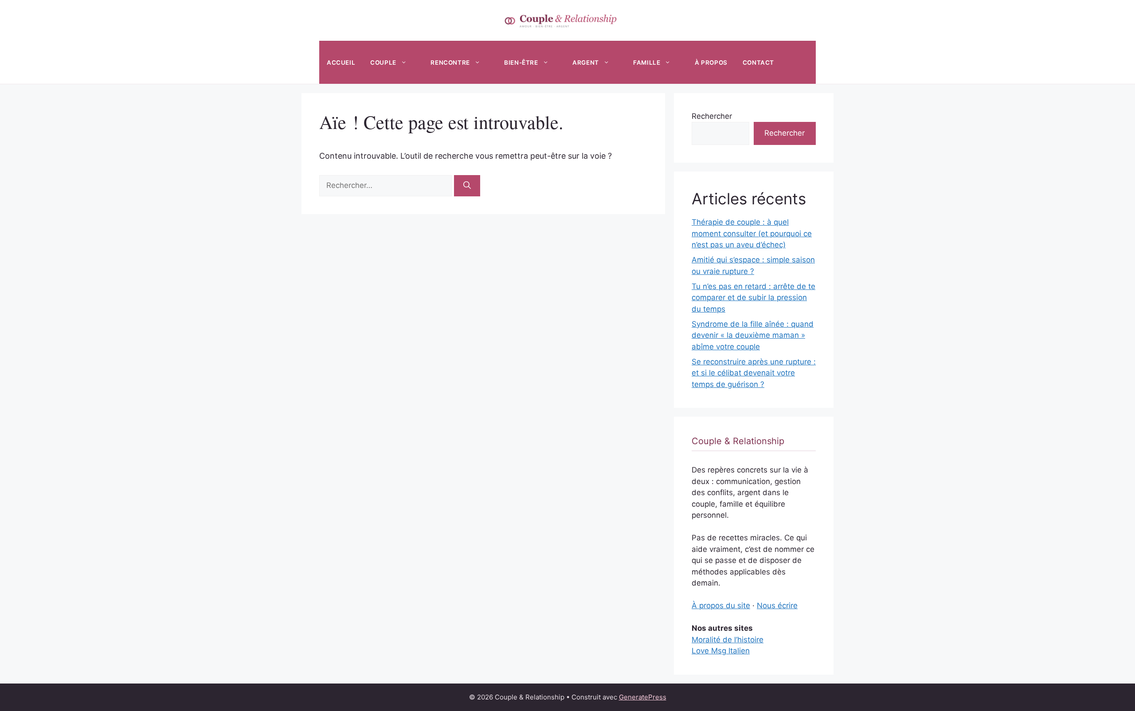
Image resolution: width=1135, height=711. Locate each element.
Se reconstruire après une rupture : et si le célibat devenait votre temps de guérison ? (754, 373)
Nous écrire (777, 605)
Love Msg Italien (721, 650)
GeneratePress (642, 697)
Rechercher (712, 116)
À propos (711, 62)
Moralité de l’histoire (727, 639)
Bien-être (521, 62)
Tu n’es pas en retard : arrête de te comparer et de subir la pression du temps (753, 297)
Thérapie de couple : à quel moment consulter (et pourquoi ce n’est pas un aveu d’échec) (752, 233)
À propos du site (721, 605)
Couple (383, 62)
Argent (585, 62)
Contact (758, 62)
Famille (646, 62)
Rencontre (450, 62)
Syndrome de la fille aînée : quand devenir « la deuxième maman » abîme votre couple (753, 335)
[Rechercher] (467, 185)
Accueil (341, 62)
